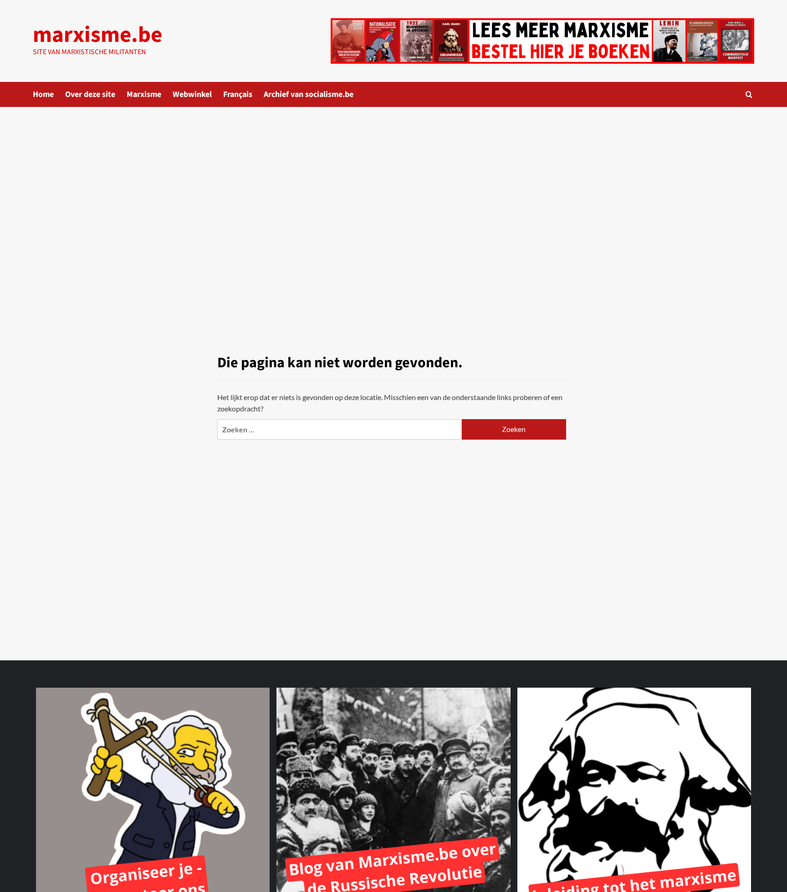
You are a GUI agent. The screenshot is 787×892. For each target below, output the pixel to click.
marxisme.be (97, 35)
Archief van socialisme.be (308, 94)
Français (237, 94)
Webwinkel (192, 94)
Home (43, 94)
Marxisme (144, 94)
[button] (749, 94)
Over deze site (90, 94)
